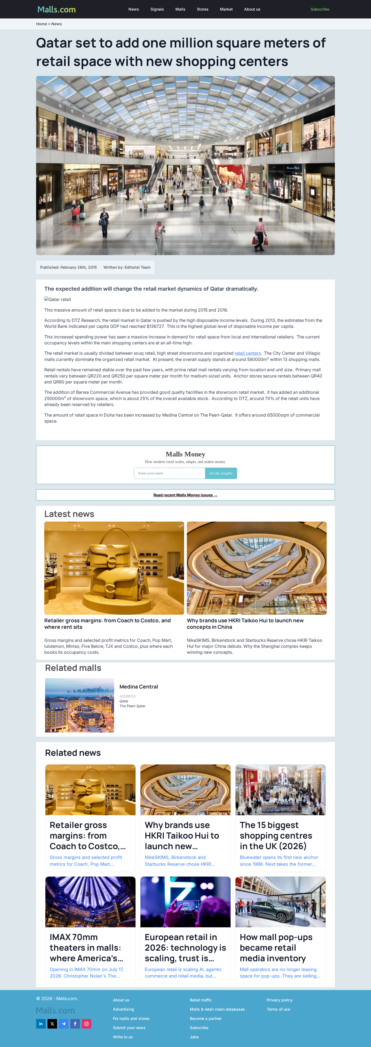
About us (252, 9)
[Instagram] (86, 1024)
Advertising (123, 1009)
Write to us (123, 1037)
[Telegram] (63, 1024)
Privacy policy (280, 1000)
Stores (203, 9)
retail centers (248, 353)
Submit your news (129, 1027)
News (133, 9)
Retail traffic (201, 1000)
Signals (157, 9)
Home (41, 23)
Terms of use (278, 1009)
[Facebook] (75, 1024)
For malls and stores (131, 1018)
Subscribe (320, 9)
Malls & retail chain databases (217, 1009)
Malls (180, 9)
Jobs (194, 1037)
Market (226, 9)
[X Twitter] (52, 1024)
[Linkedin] (41, 1024)
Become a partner (206, 1018)
